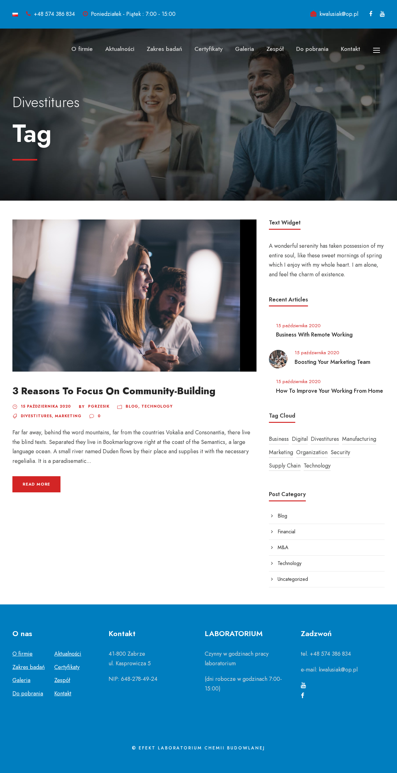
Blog (132, 406)
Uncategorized (293, 579)
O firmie (82, 49)
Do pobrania (312, 49)
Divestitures (36, 416)
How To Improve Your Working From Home (329, 391)
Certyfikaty (208, 49)
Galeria (244, 49)
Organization (312, 452)
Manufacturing (359, 439)
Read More (36, 484)
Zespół (275, 49)
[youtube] (382, 14)
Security (340, 452)
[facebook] (370, 14)
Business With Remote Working (314, 335)
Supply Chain (285, 466)
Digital (300, 439)
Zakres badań (164, 49)
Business (279, 439)
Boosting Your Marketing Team (332, 362)
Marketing (68, 416)
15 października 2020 (46, 406)
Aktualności (119, 49)
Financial (286, 531)
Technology (157, 406)
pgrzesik (98, 406)
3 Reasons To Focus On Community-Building (114, 391)
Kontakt (350, 49)
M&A (283, 547)
